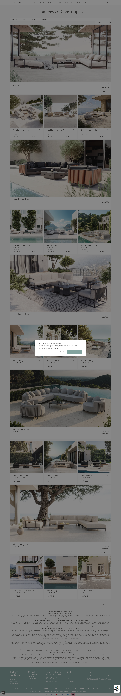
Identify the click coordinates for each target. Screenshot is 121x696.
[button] (42, 352)
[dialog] (60, 348)
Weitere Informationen (53, 348)
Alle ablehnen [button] (61, 351)
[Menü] (119, 686)
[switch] (117, 691)
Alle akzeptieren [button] (74, 352)
